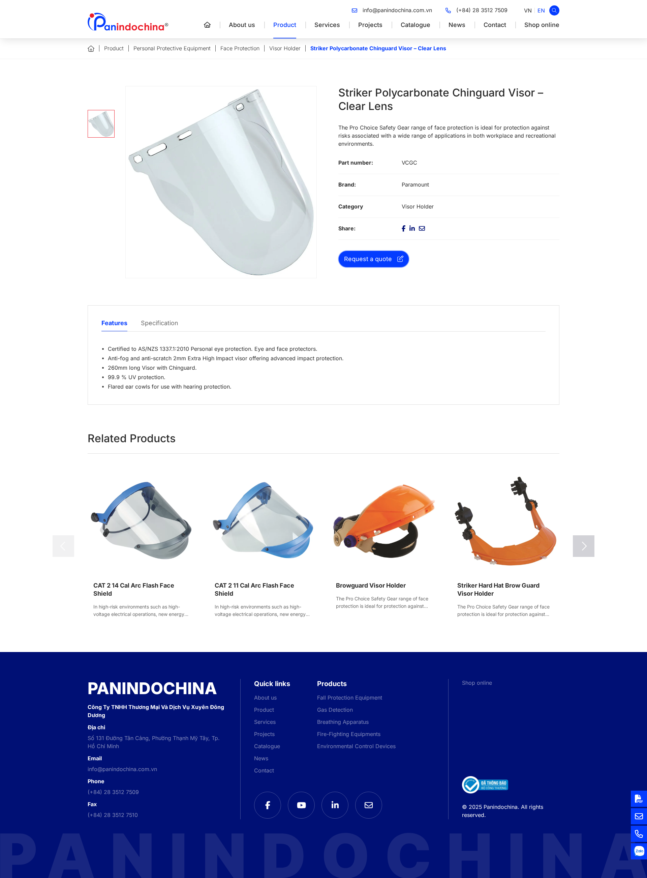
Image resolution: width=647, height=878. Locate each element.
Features (114, 323)
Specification (159, 323)
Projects (370, 24)
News (457, 24)
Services (327, 24)
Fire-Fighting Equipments (348, 734)
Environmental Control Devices (356, 746)
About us (242, 24)
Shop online (541, 24)
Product (284, 24)
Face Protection (239, 48)
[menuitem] (528, 10)
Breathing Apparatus (343, 722)
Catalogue (415, 24)
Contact (495, 24)
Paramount (415, 184)
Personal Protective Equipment (172, 48)
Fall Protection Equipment (349, 698)
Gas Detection (335, 710)
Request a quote (368, 258)
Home (91, 48)
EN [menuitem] (541, 10)
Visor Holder (285, 48)
